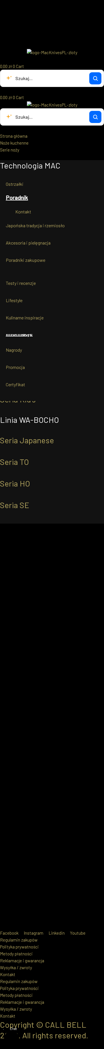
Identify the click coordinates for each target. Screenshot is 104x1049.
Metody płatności (16, 953)
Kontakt (23, 211)
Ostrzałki (14, 184)
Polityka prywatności (19, 946)
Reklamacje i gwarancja (22, 960)
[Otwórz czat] (11, 1037)
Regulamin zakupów (19, 939)
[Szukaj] (95, 78)
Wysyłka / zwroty (16, 967)
